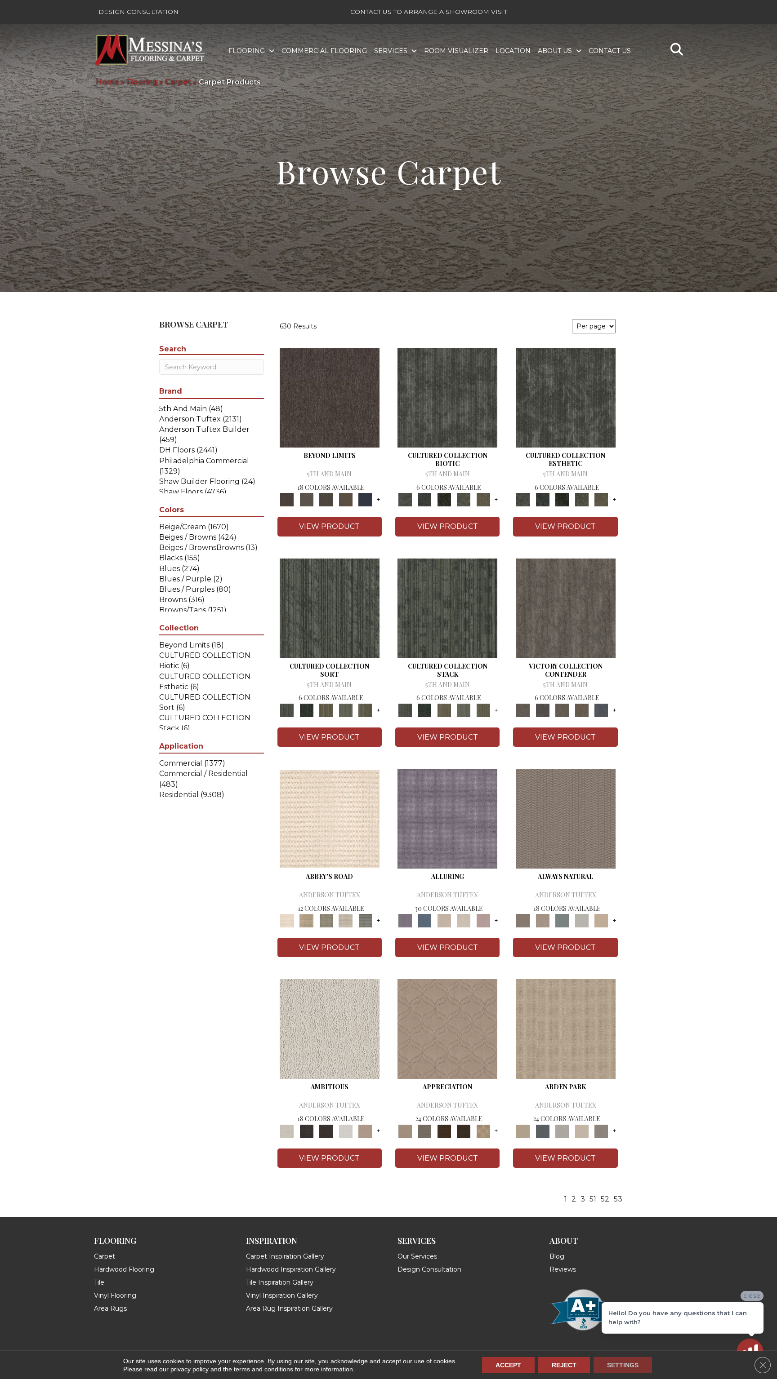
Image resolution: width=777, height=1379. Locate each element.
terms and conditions (263, 1369)
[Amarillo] (447, 1028)
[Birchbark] (463, 920)
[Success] (601, 709)
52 (605, 1199)
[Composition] (463, 499)
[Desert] (306, 499)
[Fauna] (345, 499)
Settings (623, 1365)
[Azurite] (424, 920)
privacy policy (189, 1369)
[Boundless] (326, 920)
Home (107, 82)
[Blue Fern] (562, 920)
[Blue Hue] (542, 1130)
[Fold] (326, 709)
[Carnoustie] (483, 1130)
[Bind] (330, 607)
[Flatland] (365, 499)
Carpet (178, 82)
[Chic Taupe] (345, 920)
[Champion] (542, 709)
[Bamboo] (306, 920)
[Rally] (581, 709)
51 (592, 1199)
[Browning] (463, 1130)
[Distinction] (483, 499)
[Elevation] (326, 499)
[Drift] (581, 1130)
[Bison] (444, 1130)
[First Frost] (345, 1130)
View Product (329, 526)
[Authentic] (566, 1028)
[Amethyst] (447, 817)
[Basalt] (444, 920)
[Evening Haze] (601, 1130)
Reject (564, 1365)
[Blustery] (581, 920)
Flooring (142, 82)
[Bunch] (306, 709)
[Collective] (444, 499)
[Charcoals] (306, 1130)
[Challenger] (566, 607)
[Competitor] (562, 709)
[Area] (330, 397)
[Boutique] (601, 920)
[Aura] (330, 817)
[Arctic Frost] (424, 1130)
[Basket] (542, 920)
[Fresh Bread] (365, 1130)
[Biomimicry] (447, 397)
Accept (508, 1365)
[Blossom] (483, 920)
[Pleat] (345, 709)
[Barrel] (566, 817)
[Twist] (365, 709)
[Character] (424, 499)
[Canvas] (330, 1028)
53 (618, 1199)
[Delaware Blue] (365, 920)
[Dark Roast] (326, 1130)
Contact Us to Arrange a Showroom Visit (428, 12)
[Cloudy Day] (562, 1130)
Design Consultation (138, 12)
